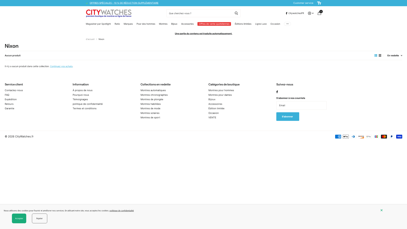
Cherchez (236, 13)
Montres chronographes (154, 95)
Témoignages (80, 99)
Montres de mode (150, 108)
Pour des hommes (146, 23)
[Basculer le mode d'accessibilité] (319, 3)
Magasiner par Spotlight (98, 23)
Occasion (275, 23)
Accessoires (215, 104)
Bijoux (174, 23)
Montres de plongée (152, 99)
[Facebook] (277, 92)
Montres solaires (150, 113)
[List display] (380, 55)
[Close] (391, 210)
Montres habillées (151, 104)
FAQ (7, 95)
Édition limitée (216, 108)
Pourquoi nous (81, 95)
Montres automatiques (153, 90)
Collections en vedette (156, 84)
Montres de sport (150, 117)
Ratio (117, 23)
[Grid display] (376, 55)
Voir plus (287, 24)
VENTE (212, 117)
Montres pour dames (220, 95)
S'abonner (287, 116)
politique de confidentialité (88, 104)
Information (81, 84)
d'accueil (90, 39)
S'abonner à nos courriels (290, 98)
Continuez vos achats (61, 66)
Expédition (11, 99)
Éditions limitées (243, 23)
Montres (163, 23)
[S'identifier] (311, 13)
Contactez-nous (14, 90)
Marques (128, 23)
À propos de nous (83, 90)
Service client (14, 84)
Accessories (187, 23)
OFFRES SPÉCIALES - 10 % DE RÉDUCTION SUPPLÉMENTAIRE (124, 3)
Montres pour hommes (221, 90)
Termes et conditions (85, 108)
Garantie (9, 108)
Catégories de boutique (224, 84)
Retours (9, 104)
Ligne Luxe (261, 23)
